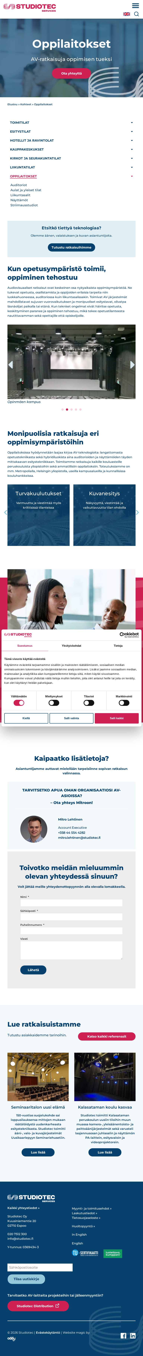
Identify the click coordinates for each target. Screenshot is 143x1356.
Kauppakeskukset (27, 149)
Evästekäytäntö (48, 1332)
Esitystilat (20, 131)
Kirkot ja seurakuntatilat (35, 158)
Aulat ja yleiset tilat (25, 190)
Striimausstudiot (24, 205)
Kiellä (26, 718)
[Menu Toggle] (135, 5)
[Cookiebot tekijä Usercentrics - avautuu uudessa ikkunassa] (122, 635)
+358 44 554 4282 (71, 833)
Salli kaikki (117, 718)
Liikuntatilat (22, 167)
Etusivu (12, 104)
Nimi (23, 897)
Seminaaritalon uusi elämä (38, 1107)
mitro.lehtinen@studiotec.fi (79, 838)
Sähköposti (28, 911)
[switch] (54, 703)
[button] (10, 364)
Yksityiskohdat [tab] (71, 645)
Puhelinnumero (31, 925)
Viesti (24, 939)
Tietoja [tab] (118, 645)
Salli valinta (71, 718)
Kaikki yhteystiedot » (23, 1208)
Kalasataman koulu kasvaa (105, 1107)
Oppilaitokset (23, 176)
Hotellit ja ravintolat (32, 140)
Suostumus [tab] (24, 645)
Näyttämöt (19, 200)
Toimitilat (19, 122)
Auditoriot (18, 185)
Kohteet (25, 104)
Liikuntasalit (20, 195)
